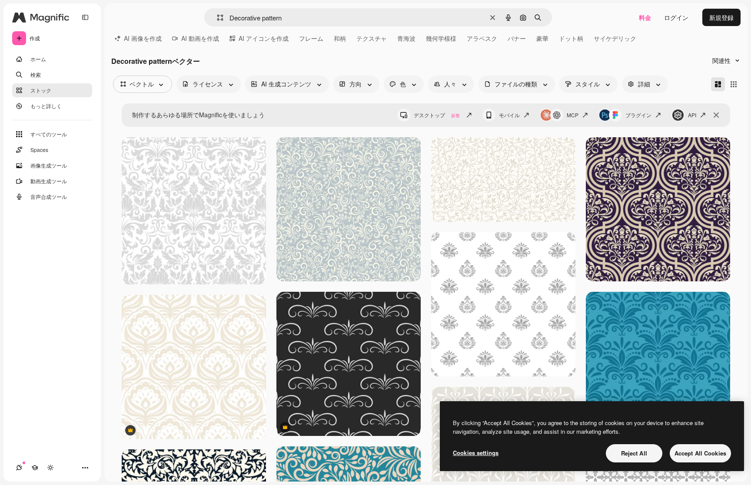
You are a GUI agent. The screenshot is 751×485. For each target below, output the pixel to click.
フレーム (311, 38)
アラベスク (482, 38)
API (692, 115)
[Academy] (35, 468)
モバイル (509, 115)
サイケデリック (615, 38)
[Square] (734, 84)
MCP (572, 115)
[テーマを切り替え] (50, 468)
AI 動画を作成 (200, 38)
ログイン (676, 17)
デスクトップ (437, 115)
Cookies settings (475, 453)
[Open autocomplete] (217, 17)
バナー (517, 38)
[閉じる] (716, 115)
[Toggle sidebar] (85, 17)
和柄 (340, 38)
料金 (645, 17)
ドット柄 (571, 38)
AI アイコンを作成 (264, 38)
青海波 (406, 38)
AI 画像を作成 (143, 38)
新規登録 (721, 17)
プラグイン (638, 115)
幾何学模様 (441, 38)
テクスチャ (371, 38)
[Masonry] (718, 84)
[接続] (19, 468)
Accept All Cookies (700, 453)
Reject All (634, 453)
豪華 (542, 38)
